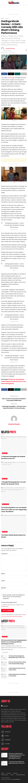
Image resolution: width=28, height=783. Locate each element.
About (2, 773)
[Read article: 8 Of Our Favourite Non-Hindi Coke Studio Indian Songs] (4, 663)
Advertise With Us (20, 775)
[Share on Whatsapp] (18, 74)
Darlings (11, 78)
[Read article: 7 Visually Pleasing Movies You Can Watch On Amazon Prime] (14, 470)
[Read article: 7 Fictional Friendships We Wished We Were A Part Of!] (14, 445)
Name (3, 573)
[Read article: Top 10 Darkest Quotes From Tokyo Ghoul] (4, 669)
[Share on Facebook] (4, 74)
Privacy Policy (4, 606)
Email (3, 580)
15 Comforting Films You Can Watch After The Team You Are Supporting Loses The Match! (13, 509)
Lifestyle (4, 636)
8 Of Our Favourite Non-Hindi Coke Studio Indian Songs (17, 662)
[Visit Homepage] (14, 2)
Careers (15, 773)
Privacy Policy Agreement (9, 602)
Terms (12, 775)
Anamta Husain (10, 48)
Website (3, 588)
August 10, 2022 (7, 50)
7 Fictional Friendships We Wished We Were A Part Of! (13, 457)
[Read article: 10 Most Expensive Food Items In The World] (4, 676)
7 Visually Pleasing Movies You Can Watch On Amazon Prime (13, 483)
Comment (4, 553)
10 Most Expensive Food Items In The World (17, 675)
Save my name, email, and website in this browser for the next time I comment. (14, 596)
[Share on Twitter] (11, 74)
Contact (9, 773)
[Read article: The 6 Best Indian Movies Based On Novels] (14, 523)
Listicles (4, 453)
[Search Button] (26, 2)
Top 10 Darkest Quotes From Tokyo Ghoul (17, 669)
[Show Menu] (1, 2)
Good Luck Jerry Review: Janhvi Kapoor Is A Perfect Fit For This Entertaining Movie (13, 381)
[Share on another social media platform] (24, 74)
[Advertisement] (14, 8)
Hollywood (5, 504)
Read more (6, 652)
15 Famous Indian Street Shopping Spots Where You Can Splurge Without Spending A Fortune (14, 642)
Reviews (7, 18)
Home (2, 18)
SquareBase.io (16, 779)
